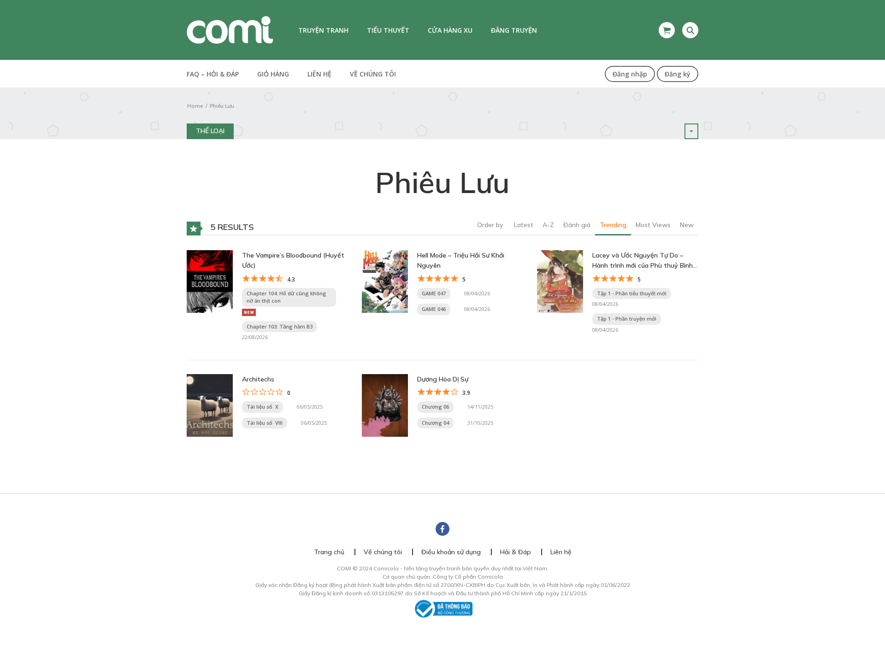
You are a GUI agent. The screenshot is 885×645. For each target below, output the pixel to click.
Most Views (653, 225)
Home (195, 105)
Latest (523, 225)
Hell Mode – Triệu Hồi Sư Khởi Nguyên (460, 260)
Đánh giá (576, 225)
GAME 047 (434, 293)
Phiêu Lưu (222, 105)
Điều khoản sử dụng (451, 552)
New (687, 225)
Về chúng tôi (373, 74)
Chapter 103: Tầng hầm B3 (280, 326)
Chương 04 (435, 422)
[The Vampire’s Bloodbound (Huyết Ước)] (210, 280)
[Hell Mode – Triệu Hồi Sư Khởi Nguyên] (385, 280)
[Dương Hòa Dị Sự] (385, 404)
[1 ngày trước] (249, 311)
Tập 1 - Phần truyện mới (626, 318)
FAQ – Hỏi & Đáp (213, 74)
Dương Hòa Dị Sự (442, 379)
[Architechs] (210, 404)
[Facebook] (442, 529)
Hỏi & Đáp (515, 552)
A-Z (548, 225)
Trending (613, 225)
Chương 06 (435, 406)
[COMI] (230, 29)
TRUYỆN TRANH (323, 30)
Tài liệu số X (262, 406)
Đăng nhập (630, 74)
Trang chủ (329, 552)
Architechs (258, 379)
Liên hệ (319, 74)
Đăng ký (677, 74)
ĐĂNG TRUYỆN (514, 30)
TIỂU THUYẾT (388, 30)
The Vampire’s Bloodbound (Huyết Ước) (293, 260)
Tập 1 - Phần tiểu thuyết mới (632, 293)
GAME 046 (434, 308)
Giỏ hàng (273, 74)
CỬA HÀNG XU (450, 30)
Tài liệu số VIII (265, 422)
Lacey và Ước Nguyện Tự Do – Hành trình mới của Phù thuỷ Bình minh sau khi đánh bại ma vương (642, 261)
